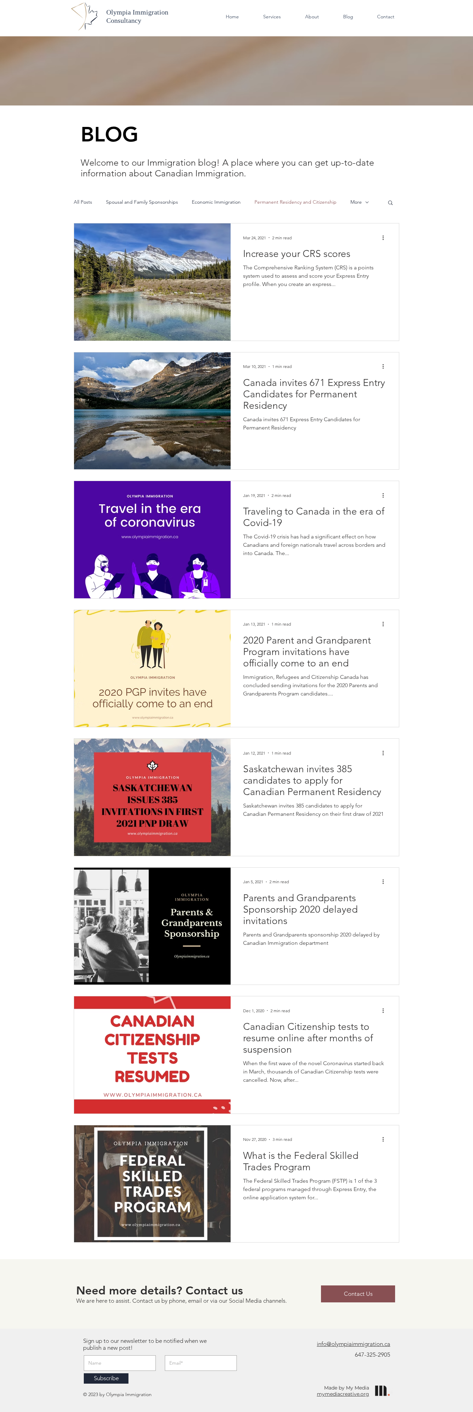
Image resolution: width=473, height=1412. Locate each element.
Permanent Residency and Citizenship (296, 202)
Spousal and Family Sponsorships (142, 202)
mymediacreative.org (343, 1394)
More (356, 202)
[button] (390, 203)
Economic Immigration (216, 202)
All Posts (83, 202)
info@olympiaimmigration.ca (353, 1343)
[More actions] (385, 237)
